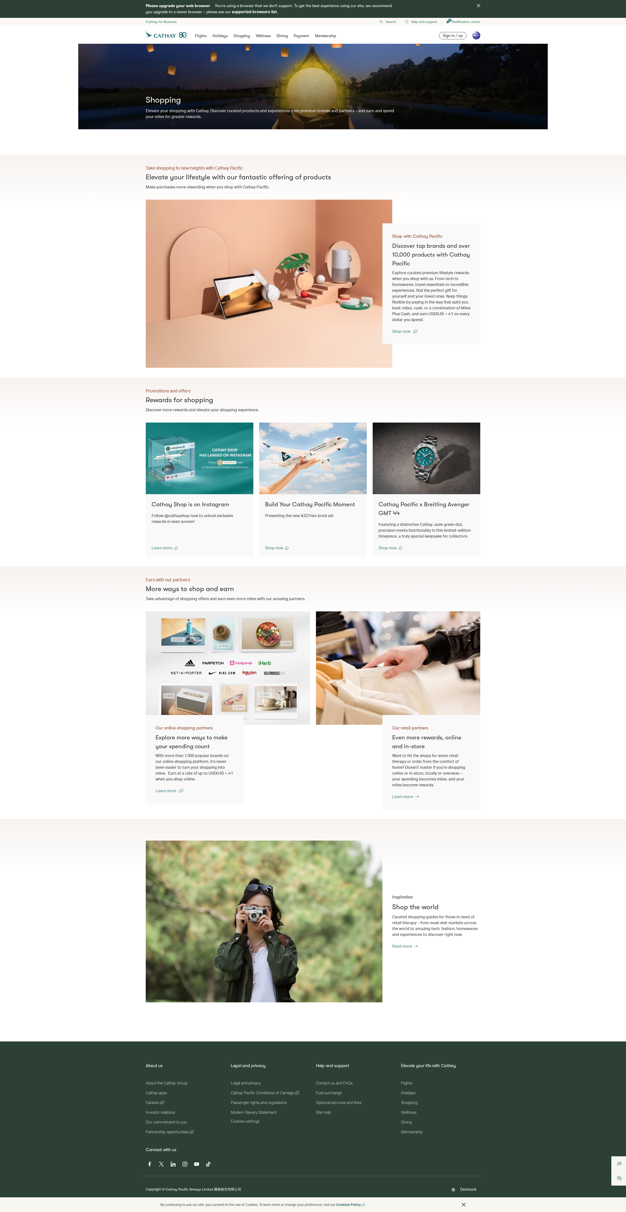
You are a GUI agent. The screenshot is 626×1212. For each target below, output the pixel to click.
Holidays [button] (220, 36)
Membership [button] (325, 36)
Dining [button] (282, 36)
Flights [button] (201, 36)
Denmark (468, 1189)
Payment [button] (301, 36)
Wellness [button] (263, 36)
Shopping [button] (242, 36)
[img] (478, 5)
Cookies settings (245, 1121)
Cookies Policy (348, 1204)
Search (391, 22)
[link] (269, 284)
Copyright (153, 1189)
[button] (165, 548)
